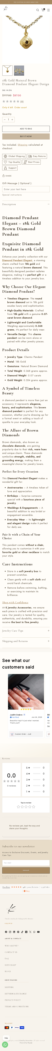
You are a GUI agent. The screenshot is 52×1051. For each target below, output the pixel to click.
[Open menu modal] (48, 10)
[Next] (43, 2)
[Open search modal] (37, 10)
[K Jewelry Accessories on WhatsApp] (34, 932)
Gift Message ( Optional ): (17, 183)
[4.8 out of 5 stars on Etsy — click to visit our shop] (16, 887)
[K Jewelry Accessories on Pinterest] (18, 932)
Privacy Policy (13, 1000)
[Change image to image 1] (7, 71)
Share (9, 175)
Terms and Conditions (17, 1007)
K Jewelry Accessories (26, 1040)
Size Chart (10, 965)
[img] (10, 102)
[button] (36, 767)
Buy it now (26, 136)
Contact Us (11, 952)
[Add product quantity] (12, 119)
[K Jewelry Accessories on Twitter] (30, 932)
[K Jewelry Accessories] (5, 8)
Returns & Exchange (16, 994)
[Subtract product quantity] (4, 119)
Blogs (8, 971)
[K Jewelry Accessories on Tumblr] (26, 932)
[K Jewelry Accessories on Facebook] (6, 932)
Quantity (6, 114)
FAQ (7, 959)
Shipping (23, 145)
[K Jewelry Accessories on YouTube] (38, 932)
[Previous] (9, 2)
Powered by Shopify (26, 1043)
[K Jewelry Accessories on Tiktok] (22, 932)
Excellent (6, 887)
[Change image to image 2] (19, 71)
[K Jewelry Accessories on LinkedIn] (14, 932)
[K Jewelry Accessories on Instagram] (10, 932)
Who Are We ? (11, 946)
